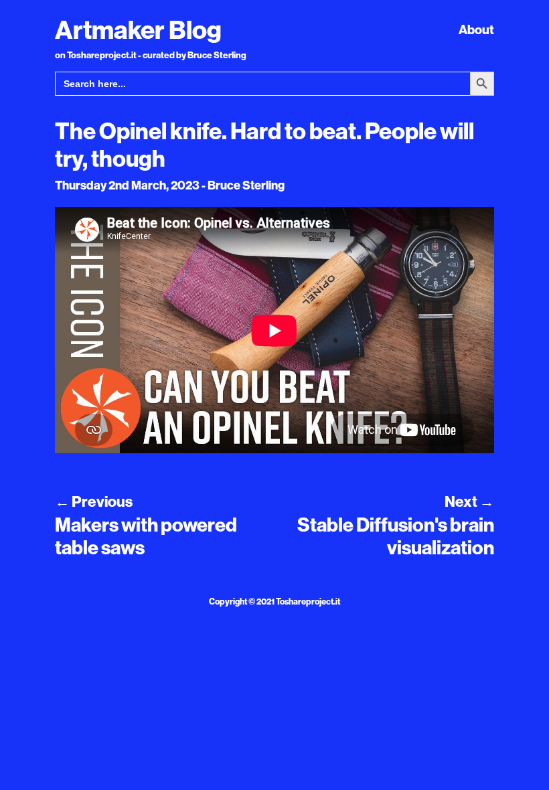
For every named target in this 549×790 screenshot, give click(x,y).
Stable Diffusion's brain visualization (395, 536)
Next (469, 501)
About (476, 29)
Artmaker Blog (138, 29)
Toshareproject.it (308, 601)
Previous (94, 501)
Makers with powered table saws (146, 536)
